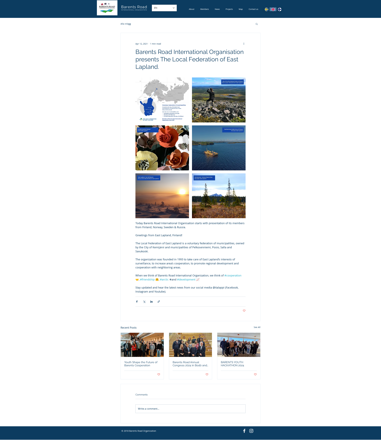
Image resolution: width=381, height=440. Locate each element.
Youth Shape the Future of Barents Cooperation (140, 364)
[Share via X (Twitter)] (144, 301)
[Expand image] (162, 99)
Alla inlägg (126, 23)
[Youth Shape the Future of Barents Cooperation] (142, 345)
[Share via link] (158, 301)
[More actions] (244, 43)
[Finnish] (279, 9)
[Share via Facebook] (136, 301)
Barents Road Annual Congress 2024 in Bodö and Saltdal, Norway (190, 364)
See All (257, 327)
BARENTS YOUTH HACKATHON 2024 (232, 364)
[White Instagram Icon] (251, 430)
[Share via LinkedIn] (151, 301)
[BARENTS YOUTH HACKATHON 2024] (238, 345)
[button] (256, 24)
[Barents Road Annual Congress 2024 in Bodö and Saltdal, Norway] (190, 345)
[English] (273, 9)
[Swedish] (266, 9)
